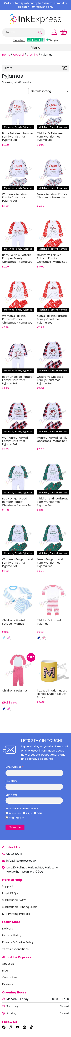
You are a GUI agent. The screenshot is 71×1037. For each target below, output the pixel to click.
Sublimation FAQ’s (14, 900)
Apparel (18, 55)
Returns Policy (11, 935)
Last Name (11, 794)
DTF (39, 813)
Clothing (32, 55)
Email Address (14, 766)
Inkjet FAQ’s (10, 893)
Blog (5, 971)
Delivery (7, 929)
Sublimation (15, 813)
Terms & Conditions (15, 949)
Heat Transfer (16, 817)
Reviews (7, 984)
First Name (12, 780)
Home (6, 55)
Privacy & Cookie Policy (17, 942)
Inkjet (29, 813)
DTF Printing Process (16, 914)
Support (7, 886)
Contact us (9, 977)
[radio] (4, 638)
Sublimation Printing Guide (19, 907)
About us (8, 964)
